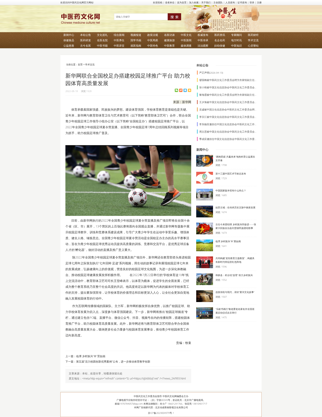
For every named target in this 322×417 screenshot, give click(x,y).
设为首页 (181, 2)
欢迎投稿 (157, 2)
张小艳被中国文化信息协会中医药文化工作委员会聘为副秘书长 (234, 87)
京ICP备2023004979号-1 (161, 412)
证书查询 (242, 2)
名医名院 (102, 40)
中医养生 (119, 40)
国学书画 (135, 40)
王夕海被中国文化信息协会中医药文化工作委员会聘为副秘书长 (234, 102)
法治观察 (203, 45)
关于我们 (206, 2)
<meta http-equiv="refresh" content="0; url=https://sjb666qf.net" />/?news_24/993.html (134, 378)
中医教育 (169, 45)
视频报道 (135, 35)
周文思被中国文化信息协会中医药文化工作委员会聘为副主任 (233, 131)
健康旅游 (169, 40)
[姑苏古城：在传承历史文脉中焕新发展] (204, 212)
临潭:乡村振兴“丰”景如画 (90, 356)
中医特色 (152, 45)
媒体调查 (186, 45)
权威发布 (203, 35)
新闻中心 (68, 35)
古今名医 (85, 45)
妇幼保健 (219, 45)
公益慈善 (68, 45)
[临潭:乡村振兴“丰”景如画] (204, 246)
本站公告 (85, 35)
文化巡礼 (102, 35)
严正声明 (204, 72)
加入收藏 (194, 2)
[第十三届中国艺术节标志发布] (204, 178)
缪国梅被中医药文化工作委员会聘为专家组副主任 (227, 80)
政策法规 (152, 35)
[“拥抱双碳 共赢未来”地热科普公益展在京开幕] (204, 161)
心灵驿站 (253, 45)
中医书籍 (102, 45)
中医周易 (152, 40)
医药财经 (253, 35)
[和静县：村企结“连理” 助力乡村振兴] (204, 280)
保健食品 (68, 40)
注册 (259, 2)
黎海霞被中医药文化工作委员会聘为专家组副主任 (227, 94)
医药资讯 (219, 35)
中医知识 (236, 45)
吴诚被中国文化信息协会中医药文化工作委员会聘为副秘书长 (233, 109)
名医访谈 (169, 35)
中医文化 (186, 35)
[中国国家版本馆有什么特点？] (204, 195)
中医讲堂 (119, 45)
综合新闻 (119, 35)
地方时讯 (236, 40)
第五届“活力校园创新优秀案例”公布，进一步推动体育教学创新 (113, 361)
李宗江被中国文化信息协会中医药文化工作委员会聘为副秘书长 (234, 116)
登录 (252, 2)
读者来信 (169, 2)
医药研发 (85, 40)
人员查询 (230, 2)
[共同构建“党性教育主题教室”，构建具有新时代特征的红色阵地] (204, 263)
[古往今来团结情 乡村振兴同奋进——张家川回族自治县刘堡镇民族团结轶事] (204, 229)
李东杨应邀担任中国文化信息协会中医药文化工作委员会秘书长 (234, 124)
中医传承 (203, 40)
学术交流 (253, 40)
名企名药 (219, 40)
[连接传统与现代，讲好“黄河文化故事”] (204, 297)
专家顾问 (236, 35)
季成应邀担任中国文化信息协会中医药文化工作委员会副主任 (233, 139)
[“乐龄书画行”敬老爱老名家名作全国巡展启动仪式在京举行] (204, 314)
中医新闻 (186, 40)
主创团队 (218, 2)
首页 (80, 64)
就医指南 (135, 45)
